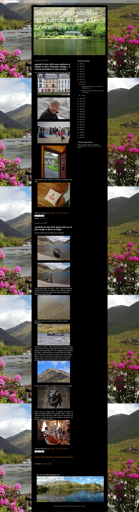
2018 (81, 69)
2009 (81, 106)
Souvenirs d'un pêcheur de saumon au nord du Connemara (66, 19)
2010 (81, 104)
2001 (81, 127)
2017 (81, 71)
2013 (81, 82)
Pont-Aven (43, 218)
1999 (81, 130)
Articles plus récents (43, 457)
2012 (81, 98)
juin (82, 84)
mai (82, 95)
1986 (81, 135)
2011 (81, 101)
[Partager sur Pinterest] (43, 216)
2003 (81, 122)
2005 (81, 117)
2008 (81, 109)
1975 (81, 137)
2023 (81, 66)
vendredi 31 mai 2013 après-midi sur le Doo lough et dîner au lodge (53, 228)
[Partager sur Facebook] (41, 216)
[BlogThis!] (37, 216)
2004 (81, 119)
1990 (81, 132)
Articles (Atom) (47, 464)
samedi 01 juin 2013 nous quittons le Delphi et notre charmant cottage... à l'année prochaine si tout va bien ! (52, 66)
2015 (81, 77)
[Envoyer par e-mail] (35, 216)
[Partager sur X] (39, 216)
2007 (81, 111)
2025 (81, 64)
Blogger (83, 506)
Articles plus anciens (64, 457)
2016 (81, 74)
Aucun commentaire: (62, 213)
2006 (81, 114)
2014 (81, 79)
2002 (81, 124)
